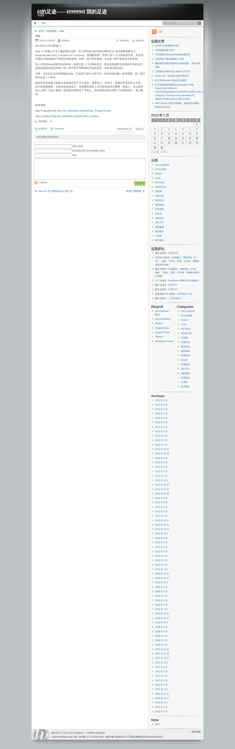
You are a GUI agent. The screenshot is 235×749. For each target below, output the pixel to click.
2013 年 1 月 (161, 445)
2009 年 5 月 (161, 596)
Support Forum (162, 332)
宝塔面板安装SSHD (165, 50)
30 (154, 148)
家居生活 (159, 200)
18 (169, 138)
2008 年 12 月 (162, 613)
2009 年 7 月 (161, 591)
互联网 (158, 191)
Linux (158, 178)
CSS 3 (96, 737)
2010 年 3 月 (161, 560)
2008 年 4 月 (161, 631)
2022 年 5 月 (161, 409)
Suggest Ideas (162, 328)
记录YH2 (173, 253)
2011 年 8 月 (161, 502)
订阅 (160, 31)
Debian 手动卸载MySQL (167, 45)
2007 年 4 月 (161, 680)
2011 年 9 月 (161, 498)
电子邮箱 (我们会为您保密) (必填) (88, 150)
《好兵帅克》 (175, 298)
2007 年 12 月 (162, 649)
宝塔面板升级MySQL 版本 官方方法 (172, 71)
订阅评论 (42, 182)
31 (161, 148)
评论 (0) (139, 129)
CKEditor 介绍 (185, 294)
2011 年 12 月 (162, 484)
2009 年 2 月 (161, 605)
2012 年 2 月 (161, 476)
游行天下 (159, 222)
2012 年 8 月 (161, 462)
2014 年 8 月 (161, 422)
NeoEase (63, 737)
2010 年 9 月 (161, 533)
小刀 (157, 280)
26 (176, 143)
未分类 (158, 213)
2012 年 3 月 (161, 471)
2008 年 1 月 (161, 645)
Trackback (59, 128)
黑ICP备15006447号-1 (117, 737)
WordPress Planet (164, 341)
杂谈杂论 (159, 218)
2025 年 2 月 (161, 400)
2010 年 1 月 (161, 569)
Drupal (158, 173)
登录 (157, 724)
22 (197, 138)
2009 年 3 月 (161, 600)
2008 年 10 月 (162, 618)
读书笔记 (159, 240)
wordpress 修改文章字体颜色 (183, 280)
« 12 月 (155, 152)
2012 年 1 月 (161, 480)
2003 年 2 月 (161, 707)
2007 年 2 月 (161, 689)
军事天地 (159, 196)
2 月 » (164, 152)
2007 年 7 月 (161, 671)
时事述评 (159, 209)
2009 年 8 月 (161, 587)
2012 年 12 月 (162, 449)
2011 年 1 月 (161, 516)
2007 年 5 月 (161, 676)
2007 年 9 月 (161, 662)
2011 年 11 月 (162, 489)
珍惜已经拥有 (133, 191)
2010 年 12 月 (162, 520)
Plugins (159, 323)
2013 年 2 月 (161, 440)
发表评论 (140, 40)
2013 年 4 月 (161, 431)
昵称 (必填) (77, 146)
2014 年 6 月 (161, 427)
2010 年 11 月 (162, 525)
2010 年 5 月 (161, 551)
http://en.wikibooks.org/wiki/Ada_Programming (84, 110)
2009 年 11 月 (162, 578)
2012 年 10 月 (162, 453)
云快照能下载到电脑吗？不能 (169, 59)
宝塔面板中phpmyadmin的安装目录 (172, 54)
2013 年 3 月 (161, 436)
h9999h (65, 40)
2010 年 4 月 (161, 556)
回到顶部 (196, 732)
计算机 (158, 236)
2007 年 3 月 (161, 685)
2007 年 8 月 (161, 667)
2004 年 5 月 (161, 702)
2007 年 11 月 (162, 653)
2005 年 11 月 (162, 694)
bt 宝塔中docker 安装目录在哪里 (171, 80)
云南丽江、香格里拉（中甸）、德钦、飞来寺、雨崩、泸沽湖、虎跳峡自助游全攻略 (177, 261)
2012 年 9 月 (161, 458)
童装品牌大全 (161, 294)
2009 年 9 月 (161, 582)
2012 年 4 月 (161, 467)
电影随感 (159, 227)
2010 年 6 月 (161, 547)
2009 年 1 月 (161, 609)
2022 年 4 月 (161, 413)
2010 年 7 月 (161, 542)
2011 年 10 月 (162, 493)
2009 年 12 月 (162, 573)
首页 (36, 23)
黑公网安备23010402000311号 (147, 737)
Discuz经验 (160, 169)
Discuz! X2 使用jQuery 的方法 (55, 191)
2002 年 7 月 (161, 711)
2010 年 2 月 (161, 564)
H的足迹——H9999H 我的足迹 (72, 11)
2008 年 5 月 (161, 627)
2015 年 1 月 (161, 418)
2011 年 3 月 (161, 507)
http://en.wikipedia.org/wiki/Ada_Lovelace (76, 116)
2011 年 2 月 (161, 511)
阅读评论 (124, 40)
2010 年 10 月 (162, 529)
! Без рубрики (162, 165)
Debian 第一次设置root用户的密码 (172, 76)
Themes (159, 336)
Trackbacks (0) (124, 129)
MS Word (159, 182)
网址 (74, 155)
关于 (44, 23)
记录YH (172, 285)
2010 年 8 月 (161, 538)
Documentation (162, 319)
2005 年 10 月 (162, 698)
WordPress (160, 187)
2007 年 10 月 (162, 658)
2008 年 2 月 (161, 640)
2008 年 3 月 (161, 636)
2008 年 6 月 (161, 622)
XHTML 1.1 (84, 737)
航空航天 (159, 231)
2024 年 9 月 (161, 404)
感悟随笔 (51, 30)
